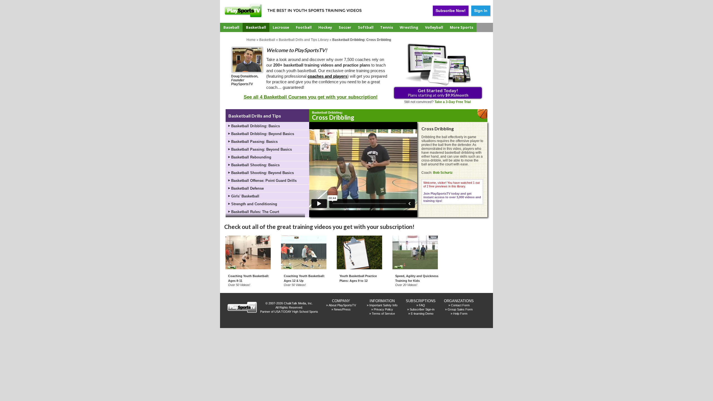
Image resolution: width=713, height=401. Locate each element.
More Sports (461, 27)
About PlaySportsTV (342, 305)
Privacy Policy (383, 309)
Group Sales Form (460, 309)
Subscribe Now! (451, 10)
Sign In (480, 10)
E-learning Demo (422, 313)
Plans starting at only (438, 92)
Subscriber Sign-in (422, 309)
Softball (365, 27)
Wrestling (409, 27)
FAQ (422, 305)
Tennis (386, 27)
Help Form (460, 313)
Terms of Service (383, 313)
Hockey (325, 27)
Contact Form (460, 305)
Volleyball (434, 27)
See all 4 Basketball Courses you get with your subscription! (311, 97)
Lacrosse (281, 27)
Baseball (231, 27)
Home (251, 40)
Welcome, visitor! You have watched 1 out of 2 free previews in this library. (452, 191)
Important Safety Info (383, 305)
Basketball (256, 27)
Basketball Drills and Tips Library (304, 40)
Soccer (345, 27)
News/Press (342, 309)
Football (304, 27)
